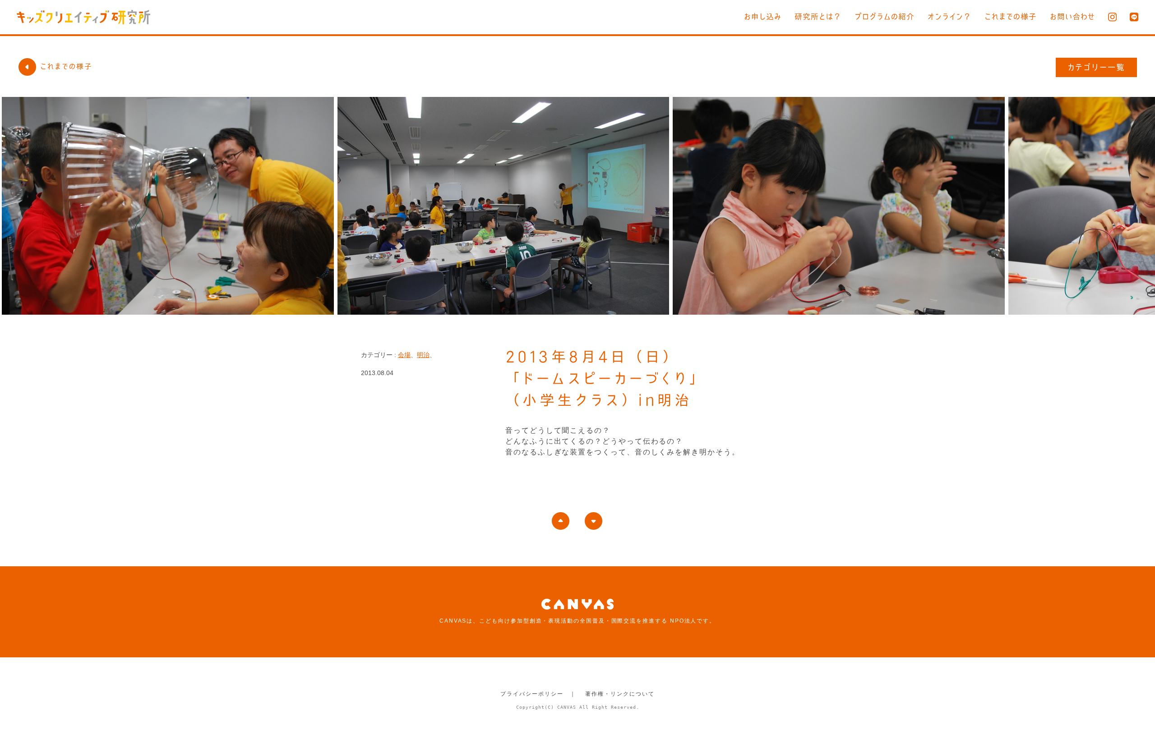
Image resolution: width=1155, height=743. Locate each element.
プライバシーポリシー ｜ (538, 694)
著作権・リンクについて (619, 694)
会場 (404, 354)
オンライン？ (949, 16)
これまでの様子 (1010, 16)
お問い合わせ (1072, 16)
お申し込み (762, 16)
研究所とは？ (818, 16)
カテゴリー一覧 (1096, 67)
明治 (423, 354)
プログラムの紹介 (885, 16)
